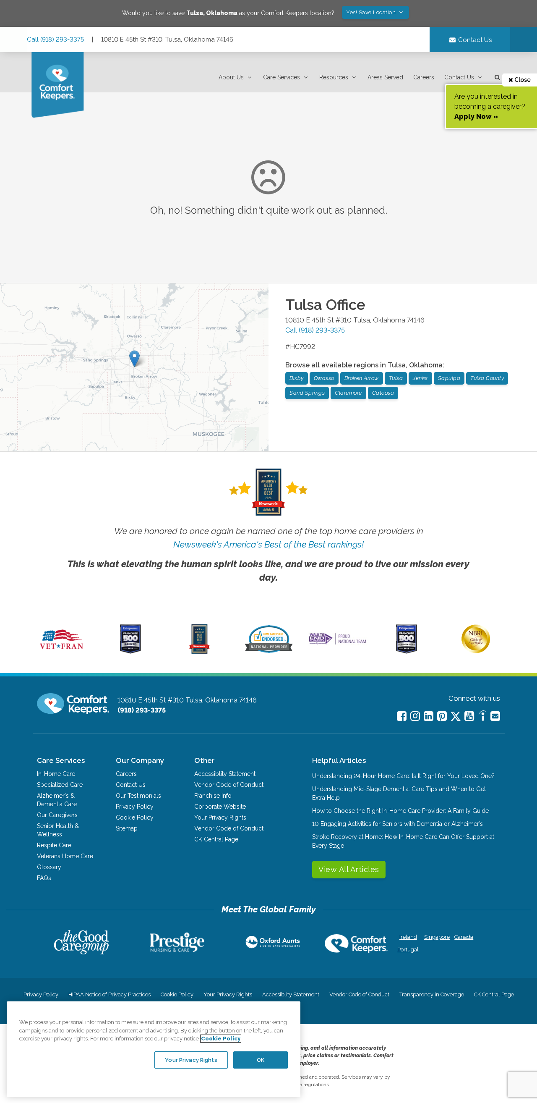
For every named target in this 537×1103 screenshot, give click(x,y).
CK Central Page (216, 839)
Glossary (49, 867)
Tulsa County (487, 378)
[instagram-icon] (415, 716)
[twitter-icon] (456, 716)
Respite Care (54, 845)
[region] (153, 1049)
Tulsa (396, 378)
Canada (463, 937)
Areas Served (385, 77)
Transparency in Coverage (431, 994)
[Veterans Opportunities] (61, 651)
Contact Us (459, 77)
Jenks (420, 378)
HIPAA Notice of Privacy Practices (109, 994)
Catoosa (383, 393)
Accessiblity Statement (224, 773)
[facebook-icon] (402, 716)
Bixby (296, 378)
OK (260, 1059)
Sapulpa (449, 378)
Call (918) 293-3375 (55, 39)
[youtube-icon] (469, 716)
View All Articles (348, 869)
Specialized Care (60, 784)
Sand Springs (307, 393)
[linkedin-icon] (428, 716)
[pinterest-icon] (442, 716)
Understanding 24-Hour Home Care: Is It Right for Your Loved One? (403, 776)
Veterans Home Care (65, 856)
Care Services (281, 77)
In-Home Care (56, 773)
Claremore (348, 393)
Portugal (408, 949)
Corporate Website (220, 806)
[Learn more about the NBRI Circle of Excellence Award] (475, 651)
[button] (236, 77)
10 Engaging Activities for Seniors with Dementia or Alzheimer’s (397, 823)
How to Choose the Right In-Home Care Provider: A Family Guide (400, 810)
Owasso (324, 378)
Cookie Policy (135, 817)
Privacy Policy (135, 806)
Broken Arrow (361, 378)
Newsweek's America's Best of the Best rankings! (268, 544)
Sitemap (127, 828)
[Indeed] (482, 716)
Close (522, 79)
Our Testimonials (138, 795)
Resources (333, 77)
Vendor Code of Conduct (228, 784)
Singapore (436, 937)
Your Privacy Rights (220, 817)
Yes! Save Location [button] (371, 12)
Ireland (408, 937)
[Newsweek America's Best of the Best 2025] (199, 651)
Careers (423, 77)
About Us (231, 77)
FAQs (44, 878)
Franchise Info (213, 795)
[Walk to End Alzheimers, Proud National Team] (338, 644)
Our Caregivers (57, 815)
